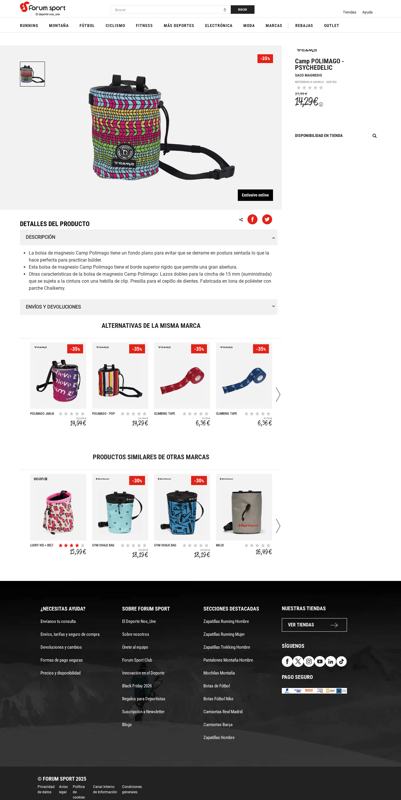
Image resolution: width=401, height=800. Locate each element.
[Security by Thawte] (319, 690)
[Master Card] (309, 690)
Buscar (242, 9)
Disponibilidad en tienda (319, 135)
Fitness (144, 25)
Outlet (331, 25)
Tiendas (349, 12)
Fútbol (87, 25)
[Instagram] (309, 661)
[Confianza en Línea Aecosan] (330, 690)
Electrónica (218, 25)
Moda (249, 25)
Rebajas (304, 25)
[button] (388, 779)
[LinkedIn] (330, 661)
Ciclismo (115, 25)
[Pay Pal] (287, 690)
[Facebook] (287, 661)
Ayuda (367, 12)
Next (278, 394)
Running (29, 25)
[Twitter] (298, 661)
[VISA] (298, 690)
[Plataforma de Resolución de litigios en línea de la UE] (341, 690)
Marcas (274, 25)
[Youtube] (319, 661)
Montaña (59, 25)
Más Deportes (179, 25)
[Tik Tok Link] (341, 661)
